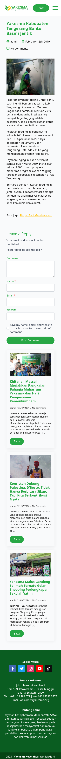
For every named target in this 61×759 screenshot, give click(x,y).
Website (11, 310)
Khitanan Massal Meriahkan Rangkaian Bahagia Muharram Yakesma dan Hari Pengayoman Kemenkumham (27, 391)
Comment (13, 258)
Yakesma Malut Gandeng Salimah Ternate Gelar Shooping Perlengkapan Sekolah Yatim (30, 587)
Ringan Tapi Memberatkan (36, 215)
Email (11, 295)
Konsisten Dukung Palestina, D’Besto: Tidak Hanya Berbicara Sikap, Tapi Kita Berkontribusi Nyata (30, 491)
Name (11, 281)
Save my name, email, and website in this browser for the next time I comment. (31, 328)
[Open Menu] (55, 8)
